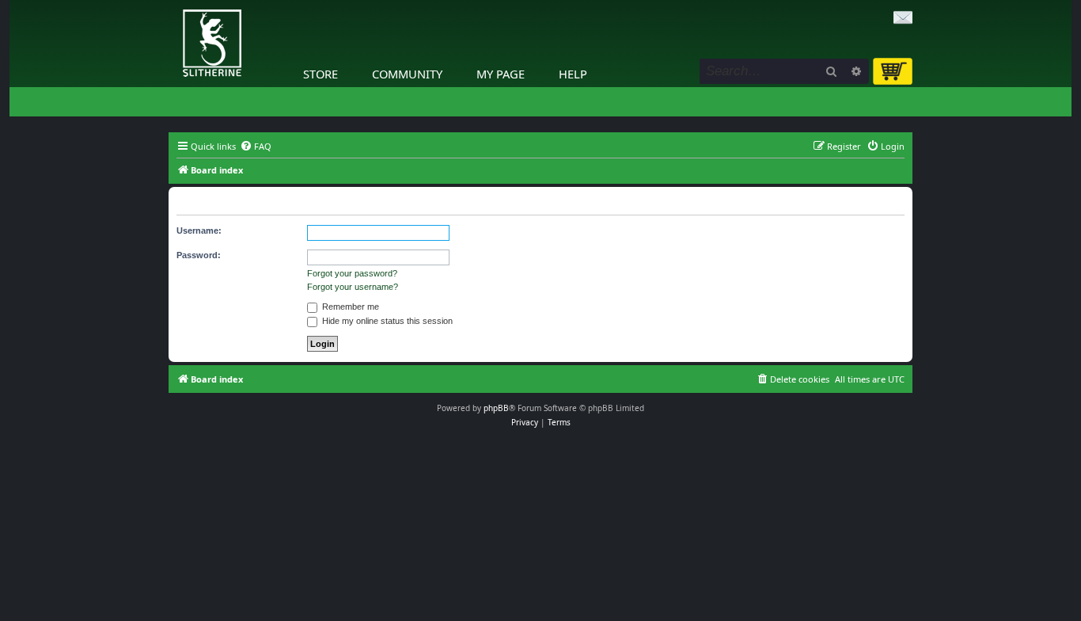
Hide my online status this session (386, 321)
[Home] (172, 4)
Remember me (349, 306)
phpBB (496, 407)
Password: (198, 255)
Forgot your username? (352, 286)
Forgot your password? (352, 273)
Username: (199, 230)
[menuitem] (255, 146)
